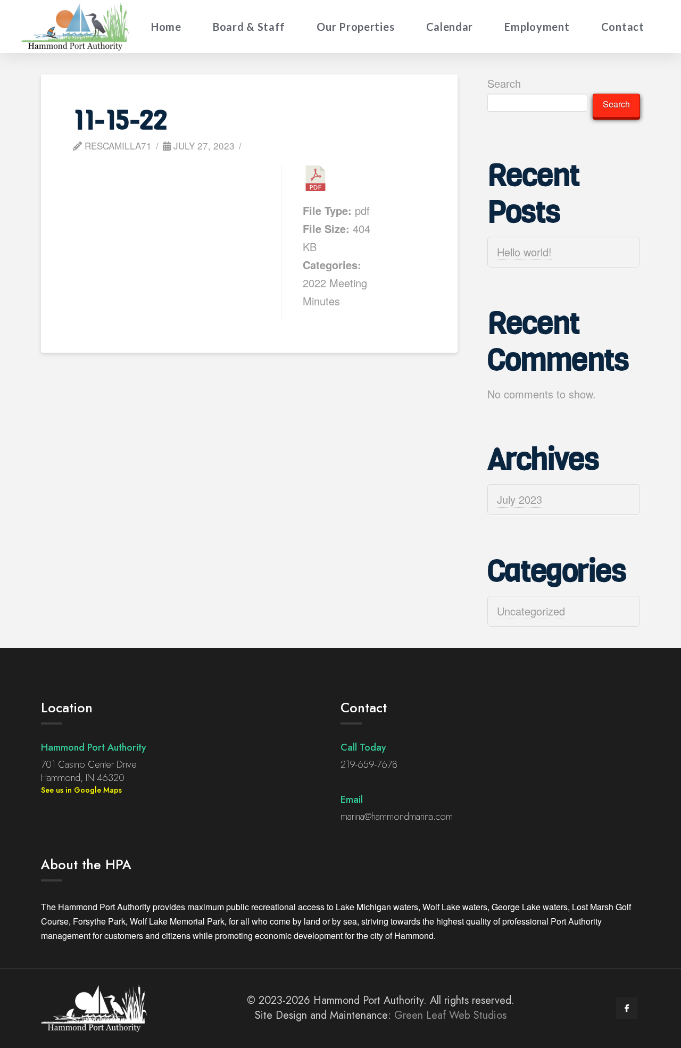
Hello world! (524, 252)
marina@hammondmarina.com (396, 817)
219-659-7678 (368, 764)
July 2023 (519, 499)
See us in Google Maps (81, 790)
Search (504, 83)
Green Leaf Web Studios (450, 1015)
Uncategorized (531, 611)
